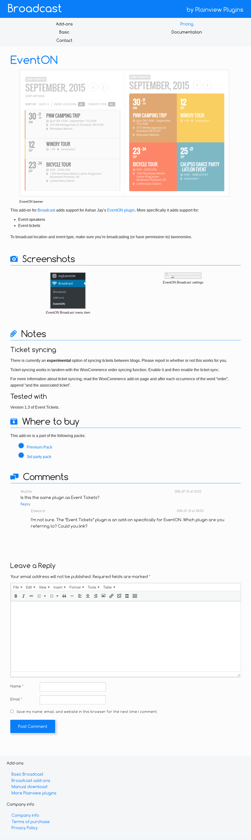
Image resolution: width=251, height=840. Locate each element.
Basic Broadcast (27, 774)
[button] (15, 596)
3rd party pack (39, 457)
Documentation (187, 32)
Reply (25, 504)
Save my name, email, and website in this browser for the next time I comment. (87, 711)
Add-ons (64, 23)
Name (16, 686)
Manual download (29, 786)
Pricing (186, 23)
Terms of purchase (31, 821)
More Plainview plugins (34, 792)
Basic (64, 32)
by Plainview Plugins (215, 9)
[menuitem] (18, 587)
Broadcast (35, 8)
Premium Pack (39, 447)
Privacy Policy (25, 827)
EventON (34, 60)
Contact (64, 40)
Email (16, 699)
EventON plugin (121, 210)
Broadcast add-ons (31, 780)
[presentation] (18, 587)
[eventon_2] (183, 275)
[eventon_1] (68, 290)
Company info (25, 815)
